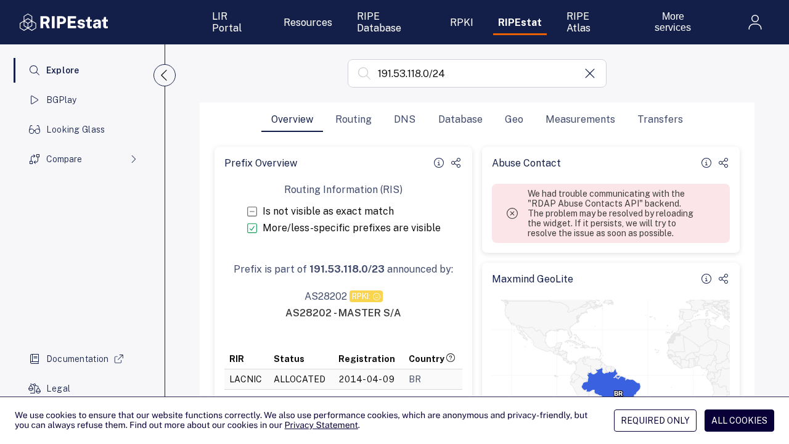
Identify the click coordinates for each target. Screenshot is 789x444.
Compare (64, 159)
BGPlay (61, 100)
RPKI (461, 22)
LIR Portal (227, 22)
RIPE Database (379, 22)
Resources (308, 22)
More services (673, 22)
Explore (63, 70)
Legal (58, 388)
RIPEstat (520, 22)
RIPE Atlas (578, 22)
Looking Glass (75, 129)
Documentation (77, 359)
